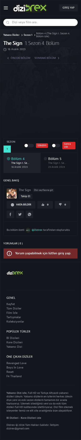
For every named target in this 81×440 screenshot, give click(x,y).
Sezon (11, 141)
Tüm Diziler (13, 308)
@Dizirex (37, 230)
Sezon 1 (28, 35)
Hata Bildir (23, 204)
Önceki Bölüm (20, 58)
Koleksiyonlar (15, 322)
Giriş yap (69, 7)
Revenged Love (16, 363)
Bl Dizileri (12, 338)
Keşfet (10, 304)
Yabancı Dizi (14, 347)
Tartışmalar (13, 317)
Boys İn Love (14, 368)
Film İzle (11, 313)
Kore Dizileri (14, 342)
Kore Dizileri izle (31, 418)
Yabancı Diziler (11, 35)
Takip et (25, 196)
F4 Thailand (14, 376)
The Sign (12, 43)
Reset (10, 372)
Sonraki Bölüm (45, 58)
